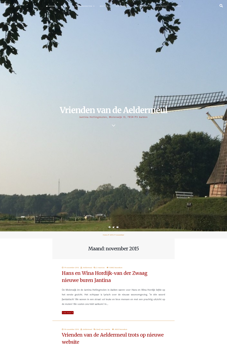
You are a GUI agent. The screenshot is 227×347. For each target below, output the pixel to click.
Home (105, 235)
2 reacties (100, 267)
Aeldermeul (87, 267)
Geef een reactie (103, 329)
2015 (112, 235)
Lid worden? (161, 6)
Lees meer (67, 312)
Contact (177, 6)
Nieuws (52, 6)
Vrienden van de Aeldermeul (113, 110)
